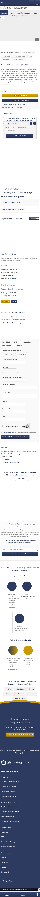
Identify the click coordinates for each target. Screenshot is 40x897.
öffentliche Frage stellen (21, 554)
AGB (2, 837)
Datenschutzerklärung (9, 433)
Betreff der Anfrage (8, 385)
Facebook (20, 689)
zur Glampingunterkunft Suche (2, 7)
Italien (7, 281)
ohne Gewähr (29, 475)
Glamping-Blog (5, 872)
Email (3, 416)
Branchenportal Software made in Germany (12, 889)
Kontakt (14, 301)
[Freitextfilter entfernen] (31, 3)
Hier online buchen (21, 95)
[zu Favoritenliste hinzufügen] (2, 17)
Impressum (4, 832)
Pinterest (32, 694)
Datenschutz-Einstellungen (9, 771)
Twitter (31, 689)
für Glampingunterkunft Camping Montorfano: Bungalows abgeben (12, 600)
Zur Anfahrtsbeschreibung (11, 462)
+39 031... (11, 107)
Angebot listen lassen (8, 807)
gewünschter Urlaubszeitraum (11, 350)
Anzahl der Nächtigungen (10, 359)
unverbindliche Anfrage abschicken (15, 437)
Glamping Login (8, 881)
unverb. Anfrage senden (21, 100)
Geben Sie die (12, 323)
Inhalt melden (21, 478)
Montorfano (9, 275)
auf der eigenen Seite (28, 662)
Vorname (5, 401)
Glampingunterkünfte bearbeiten (11, 821)
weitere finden (27, 596)
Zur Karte (6, 459)
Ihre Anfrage (6, 392)
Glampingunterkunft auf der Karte (14, 104)
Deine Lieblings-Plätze (8, 791)
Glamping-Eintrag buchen (11, 812)
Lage (12, 13)
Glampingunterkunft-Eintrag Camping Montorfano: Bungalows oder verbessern (13, 664)
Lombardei (13, 278)
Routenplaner (35, 218)
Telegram (21, 694)
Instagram (4, 862)
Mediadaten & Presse (8, 847)
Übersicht (4, 13)
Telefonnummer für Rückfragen (12, 377)
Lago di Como (12, 289)
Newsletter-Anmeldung (8, 796)
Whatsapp (9, 694)
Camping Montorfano (11, 124)
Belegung (5, 367)
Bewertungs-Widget (7, 816)
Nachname (5, 409)
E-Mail (10, 689)
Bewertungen (28, 13)
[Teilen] (33, 894)
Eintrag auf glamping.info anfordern (20, 734)
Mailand (20, 289)
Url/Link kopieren (20, 698)
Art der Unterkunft (12, 203)
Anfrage (36, 13)
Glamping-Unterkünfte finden (10, 781)
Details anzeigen (20, 136)
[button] (20, 28)
